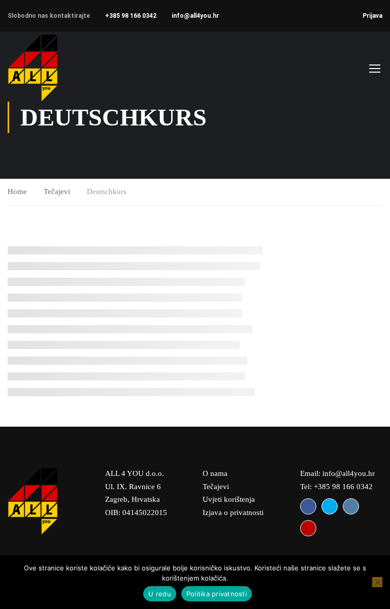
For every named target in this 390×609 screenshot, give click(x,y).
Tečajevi (57, 191)
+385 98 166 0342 (130, 15)
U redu (159, 594)
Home (17, 191)
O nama (215, 473)
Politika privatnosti (216, 594)
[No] (377, 582)
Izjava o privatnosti (233, 512)
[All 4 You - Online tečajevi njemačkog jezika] (47, 68)
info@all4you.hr (195, 15)
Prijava (372, 15)
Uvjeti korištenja (229, 499)
